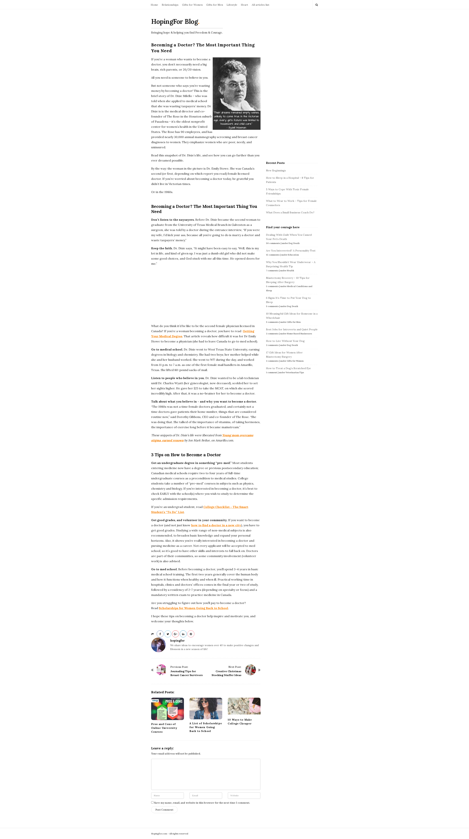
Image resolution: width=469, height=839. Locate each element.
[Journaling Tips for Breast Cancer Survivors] (161, 669)
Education (293, 255)
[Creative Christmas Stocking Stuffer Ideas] (250, 669)
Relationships (170, 4)
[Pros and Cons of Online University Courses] (167, 709)
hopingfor (177, 640)
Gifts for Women (192, 4)
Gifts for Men (214, 4)
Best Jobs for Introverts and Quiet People (292, 329)
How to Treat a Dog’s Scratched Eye (288, 368)
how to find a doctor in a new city (216, 525)
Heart (244, 4)
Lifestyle (232, 4)
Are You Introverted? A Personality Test (290, 250)
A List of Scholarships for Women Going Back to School (205, 727)
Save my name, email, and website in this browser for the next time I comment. (202, 802)
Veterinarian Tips (295, 372)
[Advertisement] (206, 294)
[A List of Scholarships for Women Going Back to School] (205, 708)
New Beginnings (276, 170)
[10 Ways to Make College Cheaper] (244, 707)
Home (154, 4)
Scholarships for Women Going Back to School (193, 608)
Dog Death (294, 243)
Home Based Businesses (299, 333)
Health (290, 270)
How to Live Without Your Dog (285, 341)
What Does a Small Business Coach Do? (290, 212)
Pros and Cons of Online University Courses (164, 727)
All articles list (260, 4)
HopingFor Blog (174, 21)
